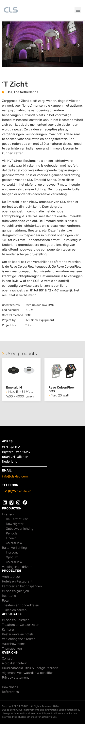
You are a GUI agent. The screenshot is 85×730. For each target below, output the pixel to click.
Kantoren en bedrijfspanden (22, 586)
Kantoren (8, 629)
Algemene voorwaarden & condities (27, 673)
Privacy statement (15, 677)
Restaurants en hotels (18, 634)
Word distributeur (14, 663)
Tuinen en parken (14, 610)
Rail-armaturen (17, 519)
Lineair (11, 538)
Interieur (8, 514)
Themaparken (12, 648)
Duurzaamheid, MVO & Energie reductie (30, 668)
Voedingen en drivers (17, 567)
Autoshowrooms (14, 644)
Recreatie (9, 596)
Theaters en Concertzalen (20, 625)
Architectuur (11, 577)
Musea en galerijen (15, 591)
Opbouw (12, 557)
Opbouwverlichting (19, 528)
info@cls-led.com (15, 476)
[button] (78, 10)
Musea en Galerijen (15, 620)
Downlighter (15, 524)
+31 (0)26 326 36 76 (16, 491)
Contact (7, 658)
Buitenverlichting (14, 548)
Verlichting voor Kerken (18, 639)
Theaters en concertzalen (20, 605)
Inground (12, 552)
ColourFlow (14, 543)
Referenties (10, 692)
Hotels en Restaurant (17, 581)
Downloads (10, 687)
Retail (6, 600)
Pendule (12, 533)
